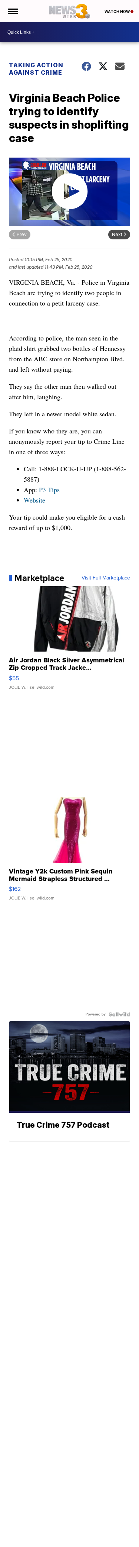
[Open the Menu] (12, 11)
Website (34, 499)
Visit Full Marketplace (106, 578)
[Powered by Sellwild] (119, 1014)
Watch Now (117, 11)
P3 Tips (49, 489)
